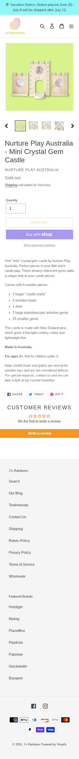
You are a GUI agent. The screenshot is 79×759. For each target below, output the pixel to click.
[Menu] (71, 26)
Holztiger (16, 607)
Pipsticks (16, 642)
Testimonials (18, 505)
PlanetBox (17, 631)
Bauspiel (16, 678)
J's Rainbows (31, 744)
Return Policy (19, 541)
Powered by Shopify (53, 744)
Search (14, 481)
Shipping (11, 185)
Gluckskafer (18, 666)
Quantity (12, 200)
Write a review (39, 433)
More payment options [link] (39, 245)
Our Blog (16, 493)
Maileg (14, 619)
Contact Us (17, 517)
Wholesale (17, 576)
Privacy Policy (20, 552)
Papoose (16, 654)
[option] (20, 125)
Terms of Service (22, 564)
